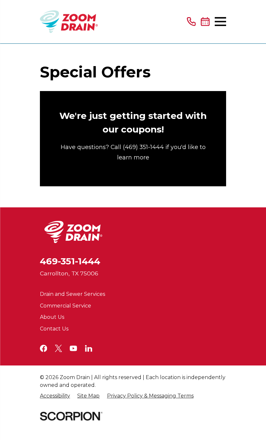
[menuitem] (55, 396)
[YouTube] (73, 348)
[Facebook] (43, 348)
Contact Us (54, 329)
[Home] (69, 21)
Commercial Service (65, 306)
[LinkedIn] (88, 348)
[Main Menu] (220, 21)
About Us (52, 317)
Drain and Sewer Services (72, 294)
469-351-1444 (70, 261)
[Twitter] (58, 348)
